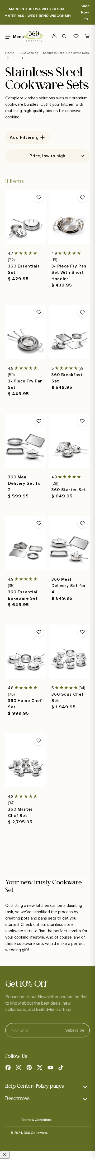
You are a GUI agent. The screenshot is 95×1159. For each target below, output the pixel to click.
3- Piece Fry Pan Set (25, 384)
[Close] (5, 1155)
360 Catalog (29, 53)
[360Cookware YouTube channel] (50, 1067)
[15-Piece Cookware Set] (69, 652)
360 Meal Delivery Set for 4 (68, 586)
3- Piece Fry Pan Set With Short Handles (68, 272)
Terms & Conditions (36, 1120)
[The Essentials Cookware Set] (25, 217)
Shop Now (84, 9)
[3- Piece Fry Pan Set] (25, 332)
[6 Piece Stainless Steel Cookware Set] (69, 441)
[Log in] (51, 36)
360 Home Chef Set (25, 704)
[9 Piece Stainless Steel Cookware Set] (25, 652)
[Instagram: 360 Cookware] (18, 1067)
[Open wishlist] (76, 36)
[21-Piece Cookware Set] (25, 760)
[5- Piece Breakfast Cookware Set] (69, 332)
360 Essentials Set (24, 269)
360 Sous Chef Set (67, 697)
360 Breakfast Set (67, 378)
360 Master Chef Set (20, 812)
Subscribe (74, 1030)
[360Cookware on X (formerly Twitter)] (39, 1067)
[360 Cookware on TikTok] (60, 1067)
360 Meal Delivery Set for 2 (25, 483)
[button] (13, 36)
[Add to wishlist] (39, 197)
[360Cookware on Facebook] (8, 1067)
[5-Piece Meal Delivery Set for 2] (25, 441)
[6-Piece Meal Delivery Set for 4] (69, 543)
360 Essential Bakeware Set (23, 595)
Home (10, 53)
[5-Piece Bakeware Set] (25, 543)
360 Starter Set (68, 489)
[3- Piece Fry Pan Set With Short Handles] (69, 217)
